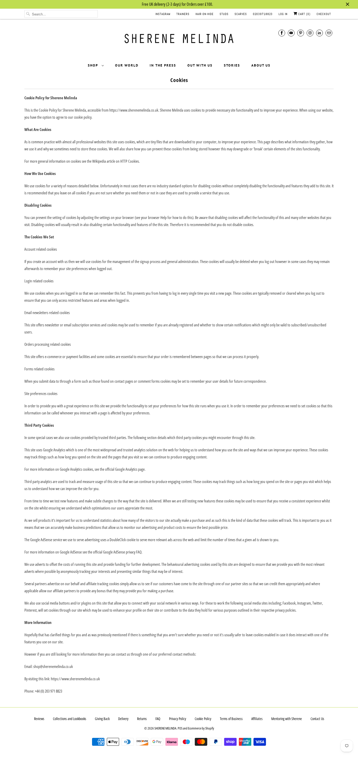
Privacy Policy (177, 718)
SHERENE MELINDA (165, 728)
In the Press (163, 65)
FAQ (157, 718)
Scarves (241, 14)
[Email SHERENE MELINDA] (329, 33)
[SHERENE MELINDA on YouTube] (291, 33)
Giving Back (102, 718)
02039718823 (263, 14)
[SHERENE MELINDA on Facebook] (281, 33)
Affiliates (257, 718)
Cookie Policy (203, 718)
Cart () (304, 14)
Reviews (39, 718)
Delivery (123, 718)
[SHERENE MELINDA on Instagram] (310, 33)
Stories (232, 65)
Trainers (182, 14)
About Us (260, 65)
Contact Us (317, 718)
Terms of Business (231, 718)
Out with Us (200, 65)
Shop (93, 65)
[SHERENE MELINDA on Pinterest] (300, 33)
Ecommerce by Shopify (201, 728)
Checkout (324, 14)
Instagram (162, 14)
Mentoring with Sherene (286, 718)
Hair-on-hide (205, 14)
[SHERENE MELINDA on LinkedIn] (319, 33)
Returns (142, 718)
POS (180, 728)
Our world (126, 65)
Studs (224, 14)
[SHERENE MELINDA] (179, 40)
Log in (283, 14)
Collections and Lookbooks (69, 718)
